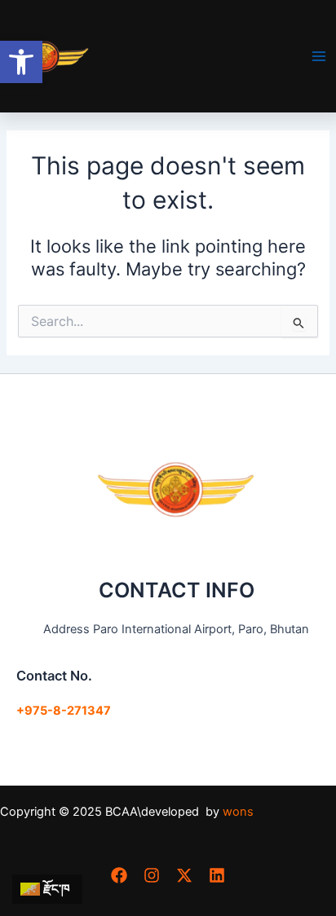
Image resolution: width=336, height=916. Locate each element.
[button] (21, 62)
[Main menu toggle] (319, 56)
